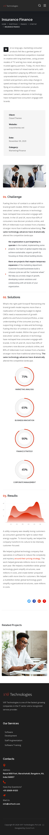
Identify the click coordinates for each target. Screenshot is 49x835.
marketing (29, 661)
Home (4, 24)
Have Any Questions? (12, 787)
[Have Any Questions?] (4, 782)
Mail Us (6, 800)
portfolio (13, 24)
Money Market (24, 655)
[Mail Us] (4, 795)
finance (24, 24)
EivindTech (30, 828)
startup (33, 24)
